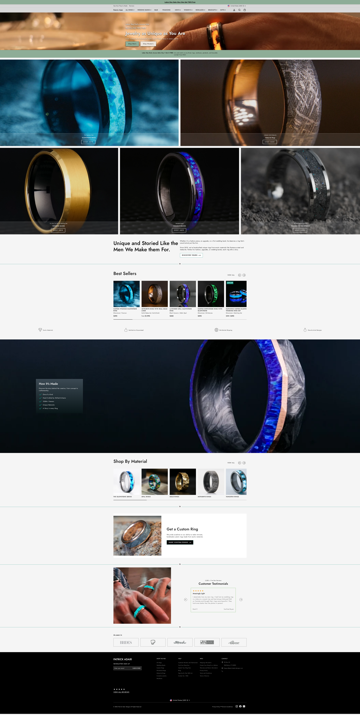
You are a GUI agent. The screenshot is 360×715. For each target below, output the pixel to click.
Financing (166, 10)
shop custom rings (178, 542)
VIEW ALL (231, 275)
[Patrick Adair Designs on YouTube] (244, 706)
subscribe (137, 668)
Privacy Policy (204, 670)
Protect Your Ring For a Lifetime (209, 665)
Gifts (222, 10)
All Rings (129, 10)
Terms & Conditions (227, 707)
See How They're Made (120, 6)
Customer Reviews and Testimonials (188, 662)
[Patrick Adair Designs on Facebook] (240, 706)
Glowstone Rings (161, 670)
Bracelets (212, 10)
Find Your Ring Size (183, 665)
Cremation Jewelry (161, 676)
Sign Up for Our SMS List (185, 673)
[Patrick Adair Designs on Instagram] (237, 706)
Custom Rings (160, 668)
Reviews (131, 6)
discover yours (190, 255)
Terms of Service (204, 676)
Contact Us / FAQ (183, 676)
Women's (187, 10)
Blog (179, 670)
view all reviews (121, 692)
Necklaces (200, 10)
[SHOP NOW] (270, 103)
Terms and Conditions (206, 673)
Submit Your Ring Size (184, 668)
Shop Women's (148, 44)
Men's (177, 10)
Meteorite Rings (161, 673)
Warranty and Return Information (209, 668)
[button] (240, 275)
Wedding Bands (143, 10)
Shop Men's (132, 44)
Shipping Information (206, 662)
